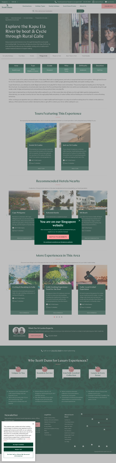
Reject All (18, 449)
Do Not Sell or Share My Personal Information (18, 455)
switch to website (58, 237)
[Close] (33, 424)
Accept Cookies (18, 444)
